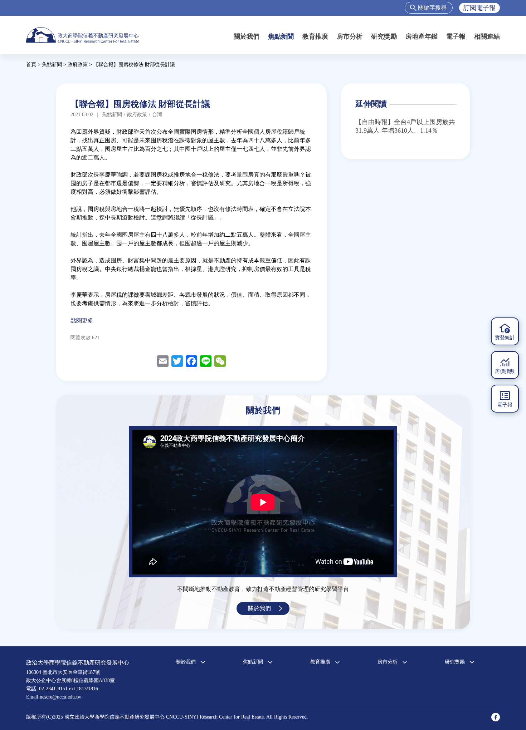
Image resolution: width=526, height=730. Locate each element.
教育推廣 (315, 36)
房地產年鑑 (421, 36)
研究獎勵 (384, 36)
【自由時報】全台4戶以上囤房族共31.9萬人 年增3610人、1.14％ (405, 126)
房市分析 (349, 36)
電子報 (456, 36)
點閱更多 (81, 320)
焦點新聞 (281, 36)
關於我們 (246, 36)
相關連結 (487, 36)
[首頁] (82, 35)
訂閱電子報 (479, 7)
